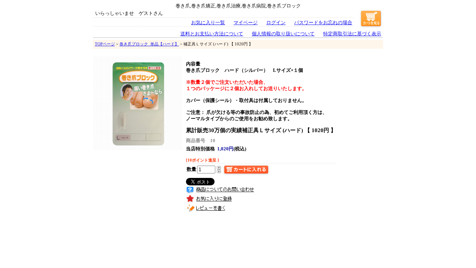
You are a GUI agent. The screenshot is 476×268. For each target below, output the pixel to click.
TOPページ (105, 44)
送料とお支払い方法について (211, 33)
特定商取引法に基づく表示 (352, 33)
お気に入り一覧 (208, 22)
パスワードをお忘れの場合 (323, 22)
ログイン (276, 22)
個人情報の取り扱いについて (283, 33)
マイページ (246, 22)
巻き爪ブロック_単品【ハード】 (149, 44)
